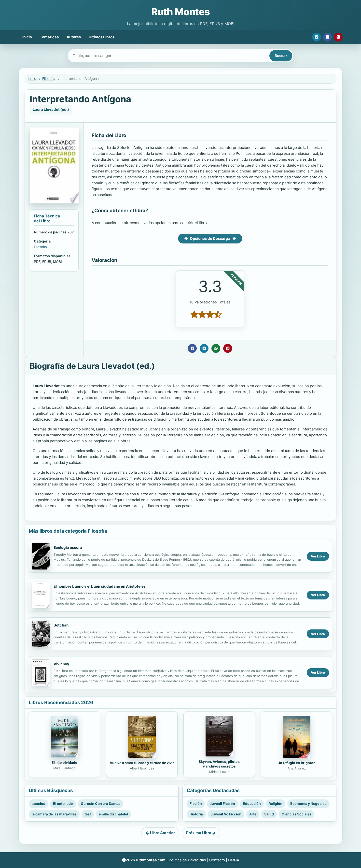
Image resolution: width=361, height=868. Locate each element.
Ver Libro (318, 556)
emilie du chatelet (113, 814)
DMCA (233, 860)
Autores (74, 37)
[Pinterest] (338, 37)
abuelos (38, 803)
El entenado (63, 803)
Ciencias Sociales (296, 814)
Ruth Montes (180, 12)
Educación (252, 803)
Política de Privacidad (187, 860)
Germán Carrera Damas (100, 803)
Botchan (61, 625)
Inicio (27, 37)
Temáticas (49, 37)
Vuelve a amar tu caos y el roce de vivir (142, 763)
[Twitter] (316, 37)
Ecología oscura (68, 547)
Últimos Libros (101, 37)
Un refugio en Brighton (297, 763)
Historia (196, 814)
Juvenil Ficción (222, 803)
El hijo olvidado (64, 762)
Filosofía (48, 78)
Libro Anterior (162, 832)
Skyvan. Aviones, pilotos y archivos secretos (219, 763)
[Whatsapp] (215, 348)
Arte (252, 814)
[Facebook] (327, 37)
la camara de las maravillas (54, 814)
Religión (275, 803)
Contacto (217, 860)
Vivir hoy (61, 664)
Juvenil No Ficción (226, 814)
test (87, 814)
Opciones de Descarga (210, 238)
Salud (269, 814)
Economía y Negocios (308, 803)
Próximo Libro (198, 832)
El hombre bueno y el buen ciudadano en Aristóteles (100, 586)
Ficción (196, 803)
